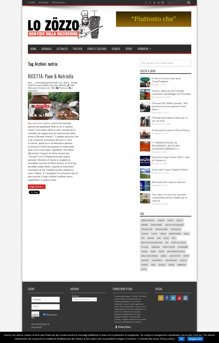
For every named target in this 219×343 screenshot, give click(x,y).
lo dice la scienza (178, 242)
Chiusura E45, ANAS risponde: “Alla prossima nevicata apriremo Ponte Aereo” (170, 106)
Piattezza (63, 88)
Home (33, 49)
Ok (181, 339)
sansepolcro (157, 260)
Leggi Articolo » (36, 186)
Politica (77, 49)
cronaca (144, 234)
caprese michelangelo (174, 225)
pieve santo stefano (149, 256)
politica (163, 256)
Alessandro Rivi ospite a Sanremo (169, 182)
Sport (129, 49)
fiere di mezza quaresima (151, 242)
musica (144, 251)
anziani (170, 220)
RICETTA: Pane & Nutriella (50, 76)
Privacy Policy (58, 2)
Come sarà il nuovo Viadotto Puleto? (170, 169)
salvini (186, 256)
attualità (144, 225)
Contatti (31, 2)
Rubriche (143, 49)
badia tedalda (156, 225)
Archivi (75, 296)
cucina (154, 234)
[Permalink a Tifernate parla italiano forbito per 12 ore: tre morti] (145, 126)
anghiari (161, 220)
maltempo (156, 247)
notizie (161, 251)
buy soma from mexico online (42, 123)
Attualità (62, 49)
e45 (142, 238)
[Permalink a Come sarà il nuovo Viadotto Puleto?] (145, 177)
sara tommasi (171, 260)
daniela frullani (175, 234)
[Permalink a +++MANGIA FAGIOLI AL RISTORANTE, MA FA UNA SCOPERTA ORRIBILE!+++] (145, 150)
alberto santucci (147, 220)
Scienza (116, 49)
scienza (183, 260)
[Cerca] (188, 2)
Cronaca (46, 49)
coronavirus (176, 229)
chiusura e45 (146, 229)
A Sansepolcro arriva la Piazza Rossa (170, 130)
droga (186, 234)
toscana (162, 265)
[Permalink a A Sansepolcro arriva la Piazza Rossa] (145, 138)
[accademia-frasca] (153, 26)
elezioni (151, 238)
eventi (166, 238)
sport (153, 265)
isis (166, 242)
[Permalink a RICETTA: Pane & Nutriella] (53, 119)
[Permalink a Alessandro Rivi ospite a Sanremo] (145, 190)
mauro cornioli (169, 247)
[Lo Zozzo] (65, 36)
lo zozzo (144, 247)
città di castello (161, 229)
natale (153, 251)
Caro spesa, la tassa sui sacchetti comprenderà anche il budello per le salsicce (169, 197)
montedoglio (183, 247)
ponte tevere (175, 256)
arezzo (179, 220)
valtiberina (181, 265)
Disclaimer (43, 2)
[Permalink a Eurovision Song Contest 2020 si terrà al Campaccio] (145, 165)
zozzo (143, 269)
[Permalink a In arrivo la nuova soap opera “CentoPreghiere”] (145, 86)
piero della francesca (176, 251)
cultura (163, 234)
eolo (158, 238)
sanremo (145, 260)
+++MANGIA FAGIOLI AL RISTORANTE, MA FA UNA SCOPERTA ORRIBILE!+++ (166, 145)
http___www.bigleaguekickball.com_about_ (49, 82)
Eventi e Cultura (96, 49)
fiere (174, 238)
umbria (171, 265)
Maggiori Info (195, 339)
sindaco (144, 265)
